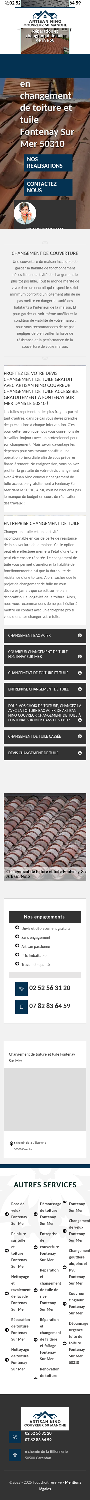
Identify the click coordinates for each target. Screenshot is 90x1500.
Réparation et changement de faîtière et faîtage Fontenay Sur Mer (48, 1339)
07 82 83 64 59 (49, 1006)
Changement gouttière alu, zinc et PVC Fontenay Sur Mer (77, 1267)
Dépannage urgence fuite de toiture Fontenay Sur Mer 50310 (77, 1343)
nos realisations (44, 163)
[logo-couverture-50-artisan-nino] (45, 17)
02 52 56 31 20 (49, 988)
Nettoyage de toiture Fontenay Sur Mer (19, 1359)
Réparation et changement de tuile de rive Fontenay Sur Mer (48, 1290)
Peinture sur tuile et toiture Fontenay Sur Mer (19, 1250)
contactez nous (41, 187)
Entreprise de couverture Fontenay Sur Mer (48, 1247)
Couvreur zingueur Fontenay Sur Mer (77, 1303)
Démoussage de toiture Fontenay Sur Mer (48, 1214)
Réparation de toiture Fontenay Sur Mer (19, 1330)
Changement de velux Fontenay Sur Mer (77, 1231)
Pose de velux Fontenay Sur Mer (19, 1214)
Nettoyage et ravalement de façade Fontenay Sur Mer (19, 1293)
